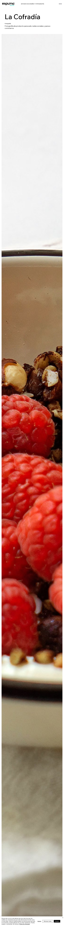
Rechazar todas (48, 921)
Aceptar (57, 921)
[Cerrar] (63, 918)
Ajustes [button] (39, 921)
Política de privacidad (24, 924)
